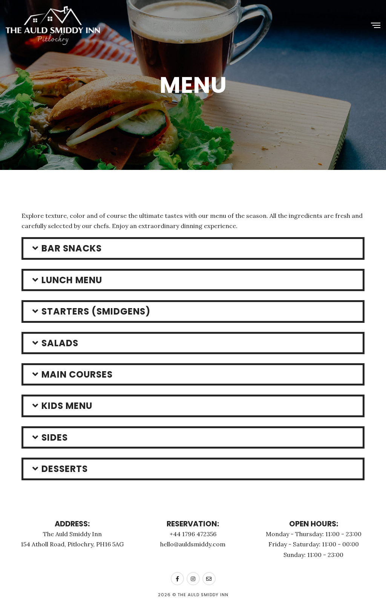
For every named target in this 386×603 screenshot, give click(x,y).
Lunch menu (71, 280)
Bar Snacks (71, 248)
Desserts (64, 469)
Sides (54, 437)
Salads (59, 343)
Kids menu (66, 405)
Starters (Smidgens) (95, 311)
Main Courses (77, 374)
